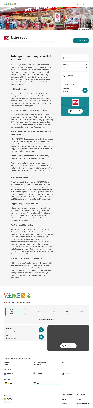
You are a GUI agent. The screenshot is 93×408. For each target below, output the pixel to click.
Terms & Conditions (67, 394)
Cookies (64, 403)
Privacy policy (81, 394)
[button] (75, 111)
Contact (79, 399)
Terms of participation (83, 403)
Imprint (64, 399)
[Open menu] (88, 3)
